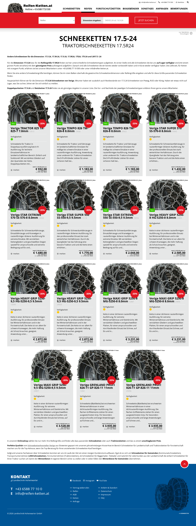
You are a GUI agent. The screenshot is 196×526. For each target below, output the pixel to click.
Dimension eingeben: (92, 20)
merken (16, 170)
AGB (74, 494)
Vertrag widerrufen (81, 488)
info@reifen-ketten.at (32, 493)
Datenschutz (106, 491)
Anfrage (76, 501)
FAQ (102, 498)
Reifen (75, 491)
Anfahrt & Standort (109, 488)
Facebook (76, 480)
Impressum (106, 494)
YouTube (103, 480)
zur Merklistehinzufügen (184, 33)
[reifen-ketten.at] (34, 8)
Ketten (75, 498)
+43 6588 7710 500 (166, 2)
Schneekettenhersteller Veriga (41, 445)
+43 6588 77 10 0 (28, 489)
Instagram (89, 480)
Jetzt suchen (146, 20)
